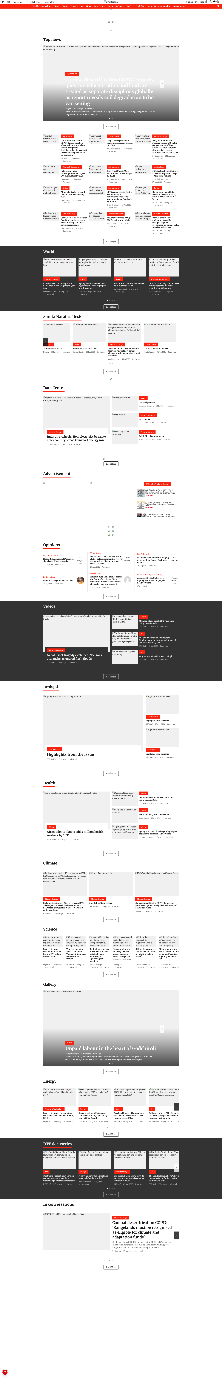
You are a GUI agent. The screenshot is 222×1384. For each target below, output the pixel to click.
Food (129, 6)
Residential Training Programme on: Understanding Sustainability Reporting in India (160, 504)
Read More (111, 371)
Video (110, 6)
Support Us (49, 2)
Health (35, 6)
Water (57, 6)
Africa (88, 6)
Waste (65, 6)
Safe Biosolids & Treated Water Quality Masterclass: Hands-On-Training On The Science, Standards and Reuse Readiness (160, 492)
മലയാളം (18, 2)
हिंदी (8, 2)
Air (81, 6)
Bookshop (140, 6)
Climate (74, 6)
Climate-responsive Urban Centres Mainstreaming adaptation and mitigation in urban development (161, 516)
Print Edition (33, 2)
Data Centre (99, 6)
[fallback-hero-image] (52, 148)
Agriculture (46, 6)
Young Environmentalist (159, 6)
